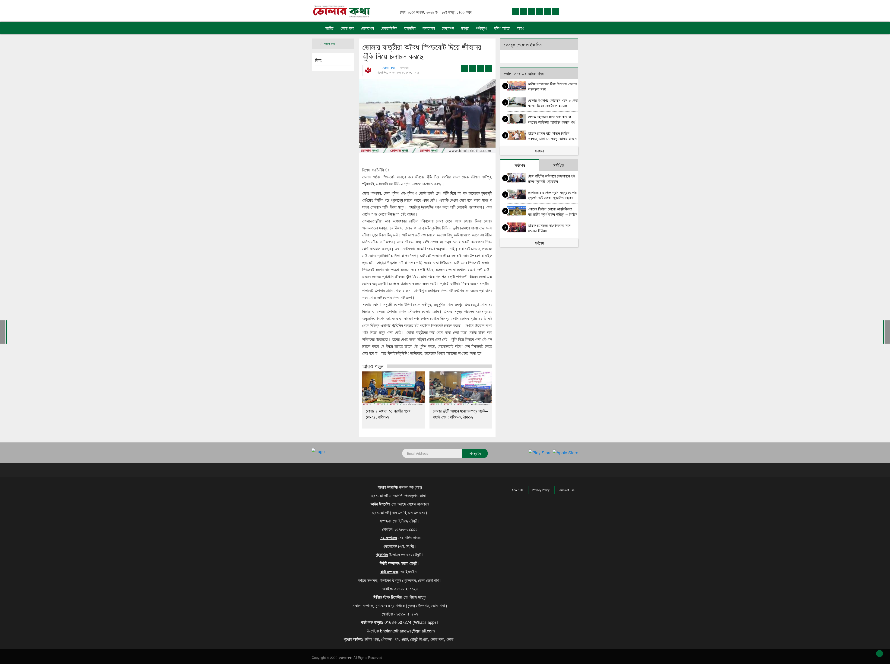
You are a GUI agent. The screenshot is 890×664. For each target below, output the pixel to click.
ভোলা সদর (347, 28)
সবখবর (539, 151)
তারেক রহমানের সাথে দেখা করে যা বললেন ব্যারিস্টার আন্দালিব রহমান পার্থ (551, 119)
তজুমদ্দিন (410, 28)
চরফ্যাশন (448, 28)
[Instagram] (539, 11)
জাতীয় (329, 28)
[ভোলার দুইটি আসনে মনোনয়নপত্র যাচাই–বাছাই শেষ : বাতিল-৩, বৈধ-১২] (460, 388)
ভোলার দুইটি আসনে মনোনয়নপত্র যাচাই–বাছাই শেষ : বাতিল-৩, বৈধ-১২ (460, 414)
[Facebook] (515, 11)
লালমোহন (429, 28)
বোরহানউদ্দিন (389, 28)
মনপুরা (465, 28)
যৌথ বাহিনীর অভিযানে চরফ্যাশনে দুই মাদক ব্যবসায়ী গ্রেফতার (551, 178)
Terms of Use (566, 490)
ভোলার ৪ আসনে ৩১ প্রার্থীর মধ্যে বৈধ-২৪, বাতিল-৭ (388, 414)
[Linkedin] (531, 11)
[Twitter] (523, 11)
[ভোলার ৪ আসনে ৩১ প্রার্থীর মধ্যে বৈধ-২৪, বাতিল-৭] (393, 388)
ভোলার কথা (388, 67)
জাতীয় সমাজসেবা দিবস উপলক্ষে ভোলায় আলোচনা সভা (552, 86)
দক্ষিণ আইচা (502, 28)
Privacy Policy (541, 490)
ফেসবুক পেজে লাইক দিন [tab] (522, 44)
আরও (521, 28)
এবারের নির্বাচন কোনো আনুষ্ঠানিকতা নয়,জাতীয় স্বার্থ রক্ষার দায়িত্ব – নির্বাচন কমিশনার (552, 211)
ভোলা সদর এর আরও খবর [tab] (524, 73)
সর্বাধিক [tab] (558, 165)
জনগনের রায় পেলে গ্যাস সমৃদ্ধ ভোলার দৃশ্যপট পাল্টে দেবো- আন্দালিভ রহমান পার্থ (552, 195)
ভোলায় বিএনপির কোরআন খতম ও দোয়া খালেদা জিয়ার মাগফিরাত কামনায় (553, 102)
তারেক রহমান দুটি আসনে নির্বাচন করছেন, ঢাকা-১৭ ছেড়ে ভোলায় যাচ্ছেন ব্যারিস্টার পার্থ (552, 135)
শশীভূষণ (481, 28)
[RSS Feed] (555, 11)
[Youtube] (547, 11)
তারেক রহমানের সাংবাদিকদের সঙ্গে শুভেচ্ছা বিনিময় (549, 227)
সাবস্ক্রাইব (475, 453)
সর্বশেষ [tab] (520, 165)
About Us (517, 490)
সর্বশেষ (539, 243)
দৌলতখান (367, 28)
